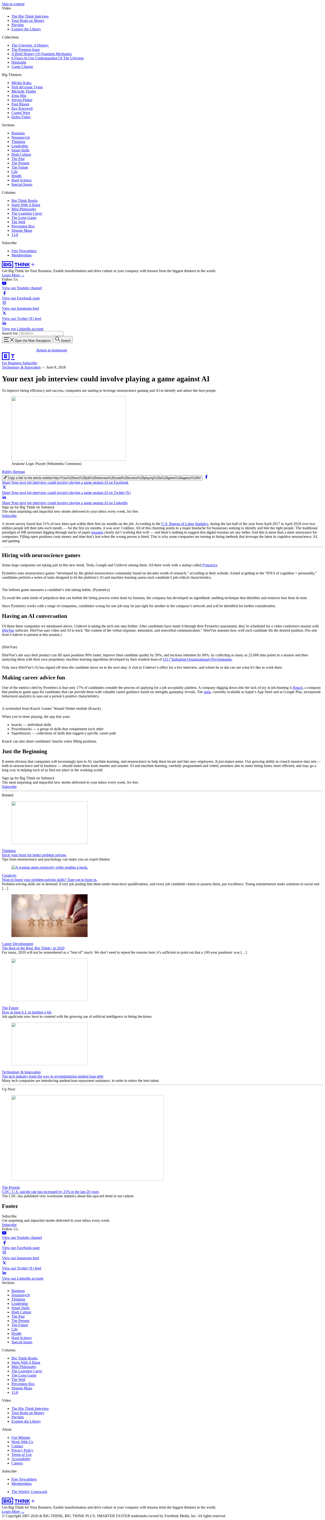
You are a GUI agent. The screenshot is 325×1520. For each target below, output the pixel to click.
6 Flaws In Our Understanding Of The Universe (47, 58)
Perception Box (23, 226)
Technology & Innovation (21, 367)
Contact (17, 1446)
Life (14, 172)
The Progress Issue (25, 49)
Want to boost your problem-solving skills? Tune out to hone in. (49, 880)
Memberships (21, 255)
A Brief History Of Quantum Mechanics (41, 54)
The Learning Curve (26, 213)
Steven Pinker (21, 100)
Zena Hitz (18, 96)
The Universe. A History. (30, 45)
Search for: (10, 333)
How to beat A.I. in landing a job (26, 1012)
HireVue (8, 630)
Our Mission (20, 1437)
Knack (298, 688)
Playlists (17, 25)
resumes (97, 532)
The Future (19, 167)
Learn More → (13, 275)
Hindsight (18, 62)
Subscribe (29, 363)
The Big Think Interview (30, 16)
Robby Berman (13, 472)
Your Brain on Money (27, 21)
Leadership (19, 146)
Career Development (17, 944)
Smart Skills (20, 150)
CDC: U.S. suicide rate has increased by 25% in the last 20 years (50, 1192)
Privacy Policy (22, 1450)
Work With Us (22, 1442)
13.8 (14, 235)
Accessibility (21, 1459)
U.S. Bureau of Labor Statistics (184, 524)
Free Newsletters (24, 251)
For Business (12, 363)
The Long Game (23, 218)
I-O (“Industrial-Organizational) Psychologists (197, 659)
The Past (18, 159)
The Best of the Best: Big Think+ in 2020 (33, 948)
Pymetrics (209, 565)
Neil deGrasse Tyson (27, 87)
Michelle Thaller (23, 91)
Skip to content (13, 4)
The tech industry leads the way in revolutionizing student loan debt (52, 1076)
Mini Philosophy (23, 209)
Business (18, 133)
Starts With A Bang (25, 205)
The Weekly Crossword (29, 1492)
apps (207, 692)
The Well (18, 222)
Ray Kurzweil (22, 108)
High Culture (21, 154)
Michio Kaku (21, 83)
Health (16, 176)
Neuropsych (20, 137)
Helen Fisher (21, 117)
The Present (20, 163)
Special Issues (21, 184)
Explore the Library (26, 29)
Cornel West (20, 113)
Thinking (18, 142)
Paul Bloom (20, 104)
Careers (17, 1463)
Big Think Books (24, 201)
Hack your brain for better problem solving (34, 855)
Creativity (9, 875)
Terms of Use (21, 1455)
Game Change (22, 67)
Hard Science (21, 180)
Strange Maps (21, 230)
